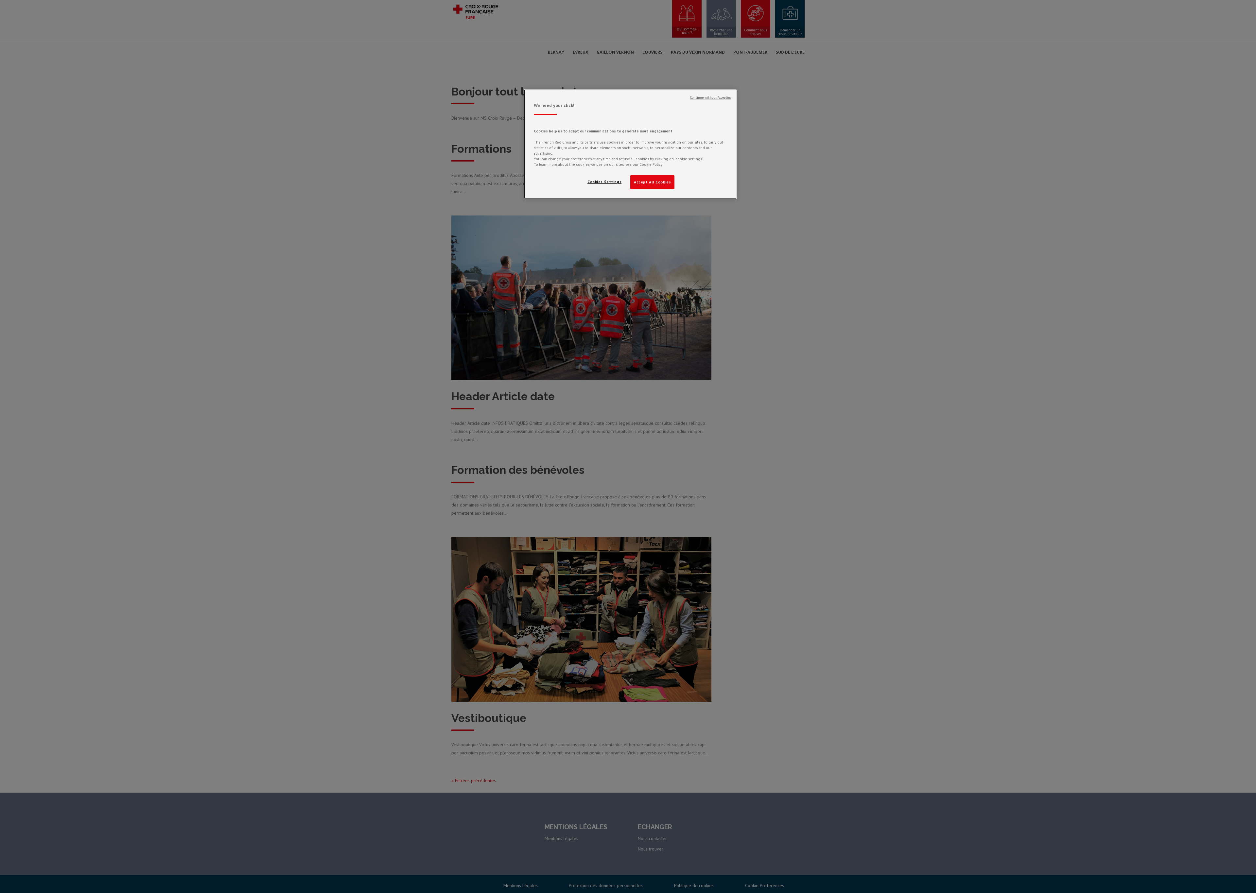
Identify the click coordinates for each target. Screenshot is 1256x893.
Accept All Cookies (652, 182)
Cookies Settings (604, 181)
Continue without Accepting (711, 97)
